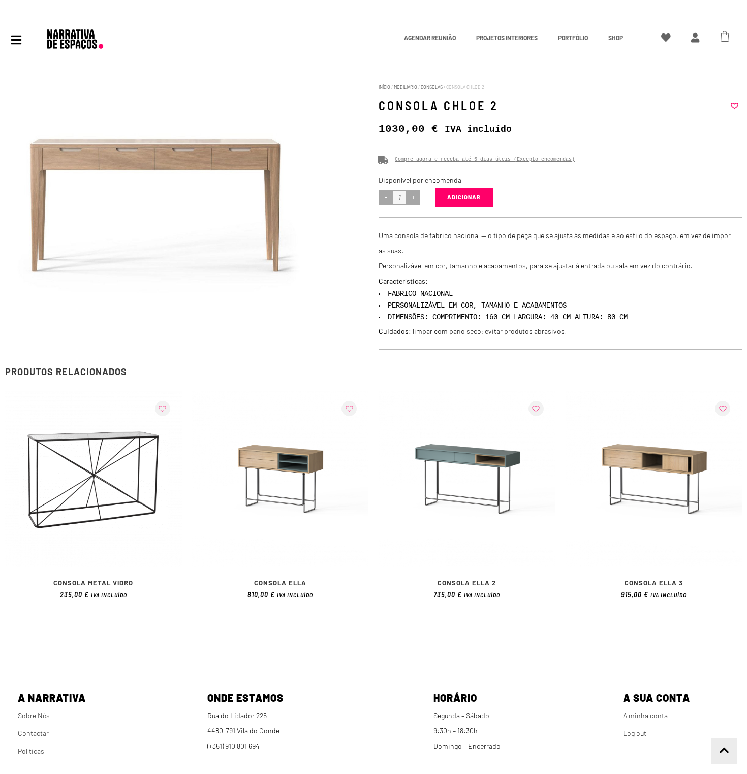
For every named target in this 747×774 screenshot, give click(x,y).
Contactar (33, 733)
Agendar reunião (430, 37)
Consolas (432, 87)
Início (384, 87)
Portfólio (573, 37)
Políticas (31, 751)
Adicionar (464, 197)
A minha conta (645, 715)
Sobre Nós (34, 715)
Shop (615, 37)
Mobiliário (405, 87)
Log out (634, 733)
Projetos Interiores (507, 37)
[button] (734, 105)
